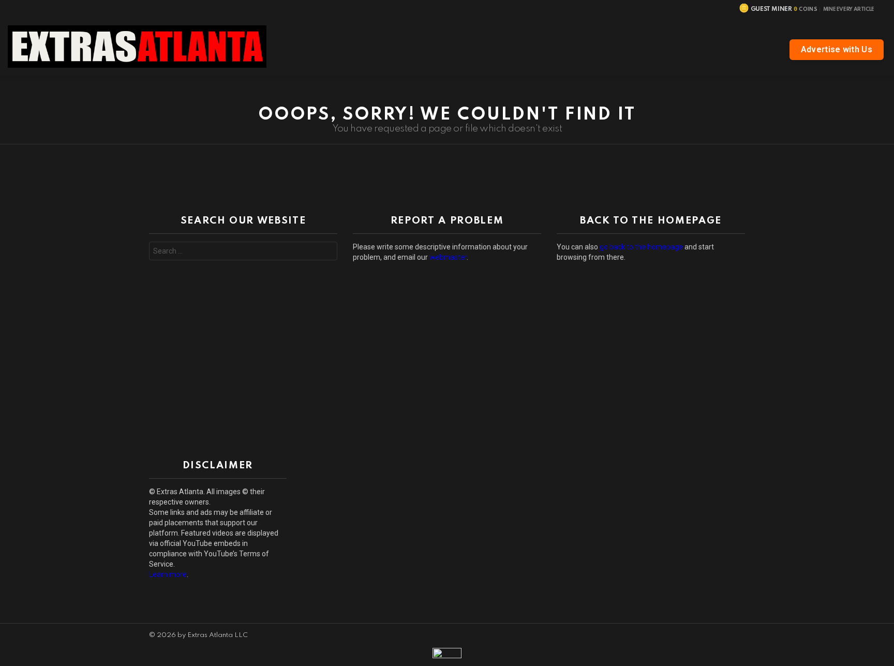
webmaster (448, 257)
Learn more (168, 574)
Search (327, 252)
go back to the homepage (641, 247)
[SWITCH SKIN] (880, 86)
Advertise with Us (836, 49)
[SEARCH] (573, 46)
